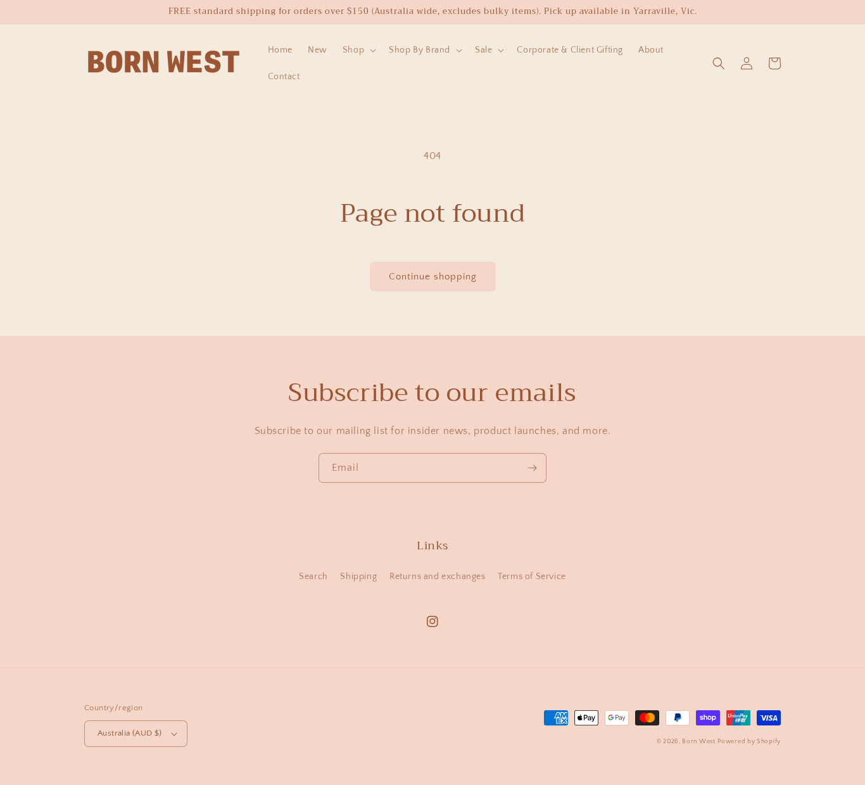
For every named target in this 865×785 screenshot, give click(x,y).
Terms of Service (532, 576)
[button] (358, 50)
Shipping (358, 576)
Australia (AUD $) (130, 733)
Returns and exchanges (437, 576)
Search (313, 576)
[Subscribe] (532, 468)
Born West (698, 741)
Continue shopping (433, 276)
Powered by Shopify (749, 741)
